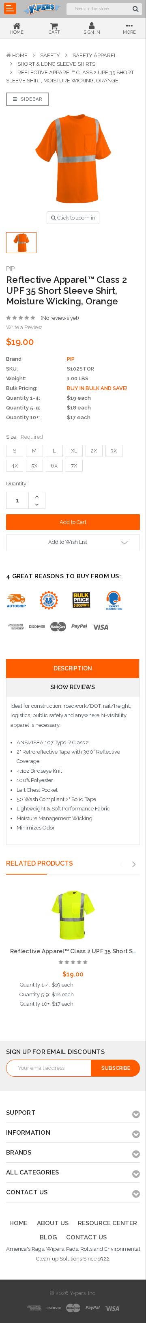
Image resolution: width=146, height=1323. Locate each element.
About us (53, 1223)
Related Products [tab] (39, 863)
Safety (50, 55)
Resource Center (107, 1223)
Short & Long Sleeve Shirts (56, 64)
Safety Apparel (95, 55)
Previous (121, 864)
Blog (48, 1237)
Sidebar (30, 99)
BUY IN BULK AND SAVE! (97, 388)
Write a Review (24, 327)
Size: (24, 437)
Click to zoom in (75, 218)
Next (134, 864)
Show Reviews (72, 687)
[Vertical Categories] (10, 8)
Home (20, 55)
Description (73, 668)
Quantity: (17, 484)
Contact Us (86, 1237)
